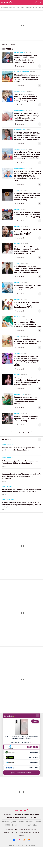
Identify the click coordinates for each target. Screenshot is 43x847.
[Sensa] (7, 825)
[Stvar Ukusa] (29, 821)
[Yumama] (6, 2)
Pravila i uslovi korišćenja (22, 829)
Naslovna (4, 44)
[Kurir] (13, 821)
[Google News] (29, 840)
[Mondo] (5, 821)
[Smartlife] (22, 825)
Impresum (9, 829)
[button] (19, 66)
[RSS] (24, 840)
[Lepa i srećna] (38, 821)
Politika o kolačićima (11, 832)
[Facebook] (14, 840)
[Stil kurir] (29, 825)
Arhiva (21, 835)
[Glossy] (35, 825)
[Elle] (14, 825)
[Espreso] (21, 821)
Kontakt (34, 829)
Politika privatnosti (25, 832)
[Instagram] (19, 840)
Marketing (35, 832)
